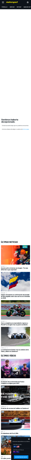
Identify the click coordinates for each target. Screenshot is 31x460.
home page (26, 129)
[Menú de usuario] (27, 2)
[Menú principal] (3, 2)
